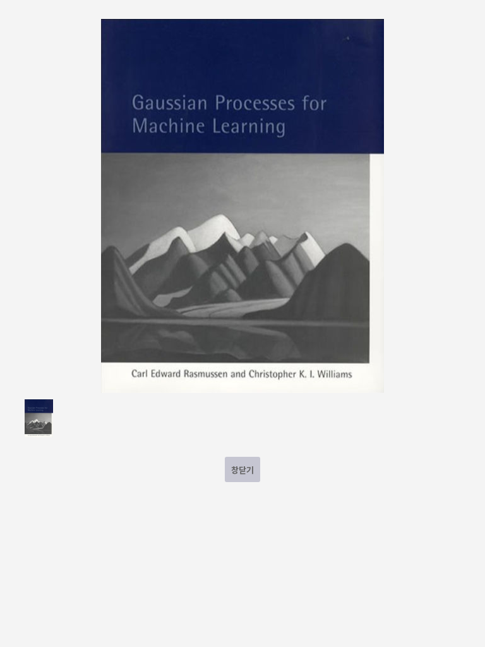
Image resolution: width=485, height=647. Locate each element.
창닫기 (242, 470)
